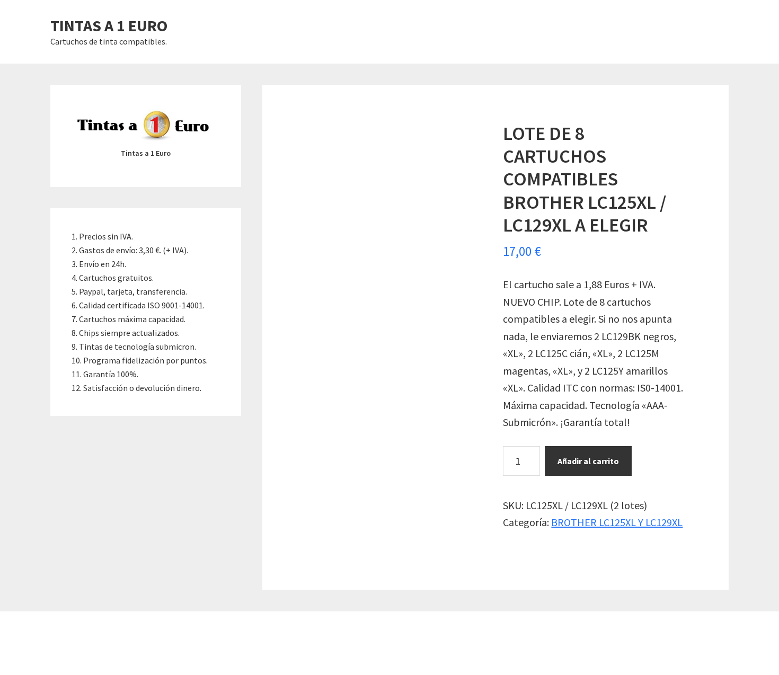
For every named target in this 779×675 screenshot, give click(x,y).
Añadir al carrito (588, 461)
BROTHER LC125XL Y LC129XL (617, 522)
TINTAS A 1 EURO (108, 25)
